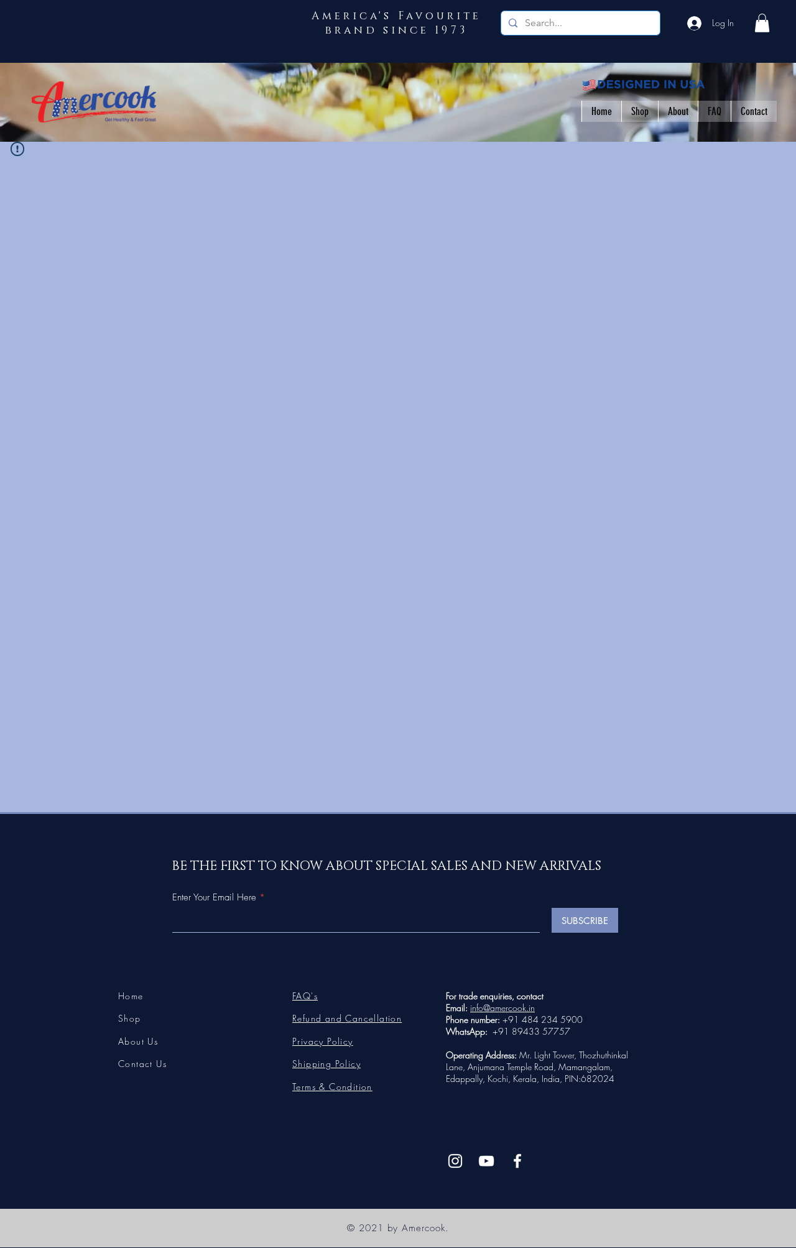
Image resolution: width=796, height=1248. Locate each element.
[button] (762, 23)
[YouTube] (486, 1161)
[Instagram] (455, 1161)
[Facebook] (517, 1161)
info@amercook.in (502, 1008)
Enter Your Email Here (214, 897)
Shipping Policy (326, 1064)
